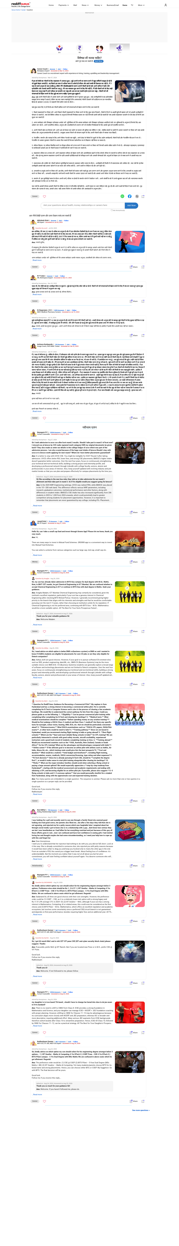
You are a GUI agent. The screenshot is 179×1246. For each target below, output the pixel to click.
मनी (79, 52)
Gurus (124, 5)
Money (97, 5)
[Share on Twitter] (137, 196)
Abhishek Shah (43, 220)
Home (51, 5)
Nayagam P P (42, 432)
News (84, 5)
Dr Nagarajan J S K (44, 310)
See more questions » (141, 1110)
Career (23, 10)
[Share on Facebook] (129, 196)
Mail (75, 5)
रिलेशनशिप (99, 52)
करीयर (119, 52)
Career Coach (42, 69)
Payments (63, 5)
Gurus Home (16, 10)
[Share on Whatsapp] (122, 196)
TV (132, 5)
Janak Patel (41, 521)
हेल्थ (59, 52)
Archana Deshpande (45, 344)
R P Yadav (41, 276)
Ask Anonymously (119, 210)
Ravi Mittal (41, 810)
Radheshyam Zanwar (45, 693)
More (140, 5)
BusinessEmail (113, 5)
